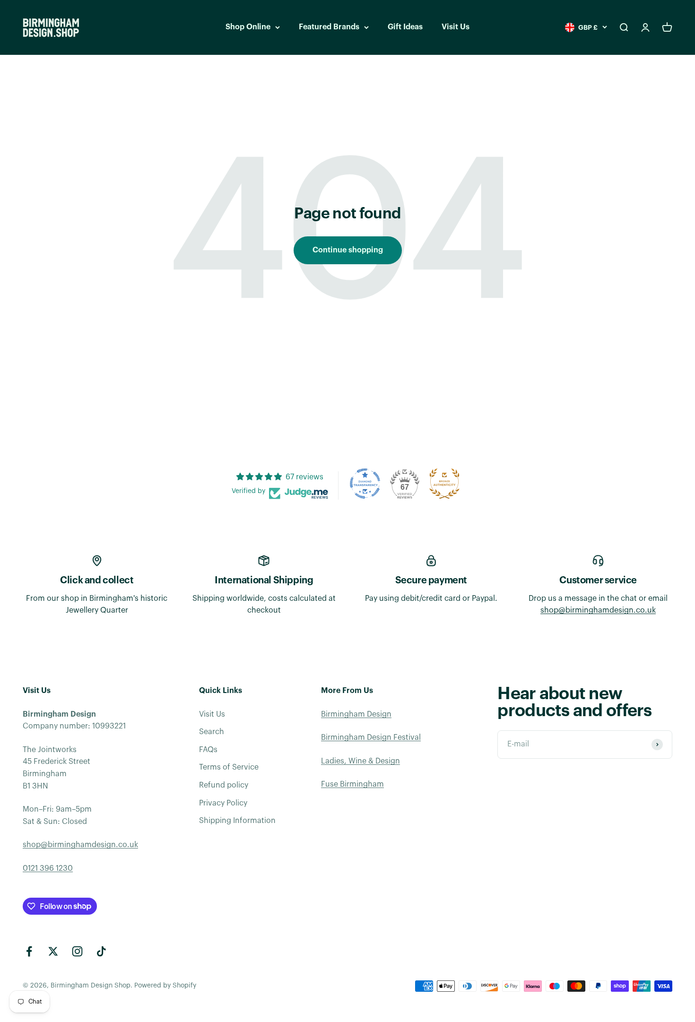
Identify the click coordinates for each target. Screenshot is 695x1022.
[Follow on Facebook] (29, 951)
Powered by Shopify (165, 985)
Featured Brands (329, 27)
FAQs (208, 750)
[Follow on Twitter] (53, 951)
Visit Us (455, 27)
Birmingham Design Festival (371, 737)
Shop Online (248, 27)
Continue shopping (348, 250)
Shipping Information (237, 820)
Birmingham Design (356, 714)
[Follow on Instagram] (77, 951)
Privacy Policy (223, 803)
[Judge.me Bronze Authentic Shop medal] (444, 483)
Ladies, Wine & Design (360, 761)
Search (211, 732)
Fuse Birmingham (352, 784)
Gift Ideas (405, 27)
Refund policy (223, 785)
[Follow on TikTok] (101, 951)
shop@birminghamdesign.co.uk (598, 610)
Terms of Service (229, 767)
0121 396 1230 (48, 868)
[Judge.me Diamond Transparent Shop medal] (365, 483)
